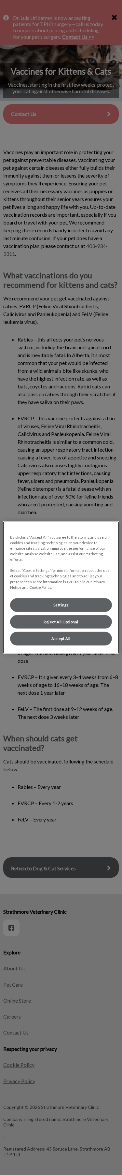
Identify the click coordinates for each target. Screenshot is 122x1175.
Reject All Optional (61, 621)
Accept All (61, 638)
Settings (61, 604)
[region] (61, 587)
